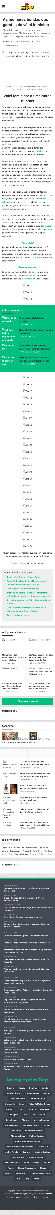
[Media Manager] (33, 739)
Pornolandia (19, 848)
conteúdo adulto (37, 1098)
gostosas (44, 1109)
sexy (27, 1178)
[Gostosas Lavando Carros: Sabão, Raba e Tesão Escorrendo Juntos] (41, 645)
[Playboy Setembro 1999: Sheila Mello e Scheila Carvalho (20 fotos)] (10, 826)
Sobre (45, 1197)
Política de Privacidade (32, 1197)
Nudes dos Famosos (28, 854)
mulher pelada (11, 1152)
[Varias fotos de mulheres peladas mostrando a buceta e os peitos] (10, 777)
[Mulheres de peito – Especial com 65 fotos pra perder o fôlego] (14, 645)
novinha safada (12, 1162)
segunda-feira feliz (41, 1173)
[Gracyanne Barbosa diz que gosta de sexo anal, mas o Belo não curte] (41, 674)
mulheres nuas (18, 1136)
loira (25, 1114)
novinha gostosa (42, 1152)
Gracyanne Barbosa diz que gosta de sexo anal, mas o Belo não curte (39, 686)
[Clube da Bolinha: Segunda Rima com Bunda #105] (9, 335)
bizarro (10, 1088)
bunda (45, 1088)
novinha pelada (36, 1157)
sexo (18, 1178)
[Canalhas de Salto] (14, 739)
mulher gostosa (36, 1136)
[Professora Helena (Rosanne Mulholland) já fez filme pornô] (10, 789)
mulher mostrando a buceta (27, 1141)
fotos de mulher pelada (39, 1104)
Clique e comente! (27, 701)
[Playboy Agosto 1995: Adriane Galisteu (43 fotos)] (10, 801)
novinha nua (18, 1157)
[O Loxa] (27, 6)
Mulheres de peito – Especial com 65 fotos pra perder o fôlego (14, 657)
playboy (44, 1168)
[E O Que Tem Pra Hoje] (11, 742)
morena (25, 1120)
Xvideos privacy (45, 854)
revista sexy (22, 1173)
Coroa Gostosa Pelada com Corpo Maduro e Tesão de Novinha (12, 686)
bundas (39, 151)
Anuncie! (10, 1197)
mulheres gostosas (34, 1130)
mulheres (16, 1130)
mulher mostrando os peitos (20, 1146)
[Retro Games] (44, 739)
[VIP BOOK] (6, 739)
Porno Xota (13, 854)
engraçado (10, 1104)
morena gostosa (41, 1120)
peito (26, 1162)
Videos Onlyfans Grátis (32, 851)
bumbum (47, 226)
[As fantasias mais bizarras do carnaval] (9, 321)
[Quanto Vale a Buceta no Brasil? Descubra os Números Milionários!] (9, 349)
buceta (21, 1088)
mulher (47, 1125)
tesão (36, 1178)
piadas (10, 1168)
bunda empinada (12, 1093)
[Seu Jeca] (25, 742)
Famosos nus (15, 851)
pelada (47, 1162)
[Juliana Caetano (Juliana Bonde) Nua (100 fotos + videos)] (10, 813)
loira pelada (11, 1120)
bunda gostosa (32, 1093)
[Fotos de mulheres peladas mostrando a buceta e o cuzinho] (10, 765)
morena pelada (11, 1125)
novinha (26, 1152)
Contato (18, 1197)
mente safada (28, 278)
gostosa (32, 1109)
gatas (20, 1109)
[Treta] (33, 742)
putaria (8, 1173)
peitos (36, 1162)
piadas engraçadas (27, 1168)
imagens (14, 1114)
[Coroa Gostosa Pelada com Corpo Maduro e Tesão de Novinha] (14, 674)
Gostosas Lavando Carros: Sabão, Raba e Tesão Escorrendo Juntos (41, 657)
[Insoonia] (23, 739)
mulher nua (43, 1146)
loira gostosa (38, 1114)
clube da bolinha (17, 1098)
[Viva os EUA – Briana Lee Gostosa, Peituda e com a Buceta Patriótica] (9, 361)
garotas (9, 1109)
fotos (21, 1104)
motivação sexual (31, 1125)
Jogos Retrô (7, 848)
